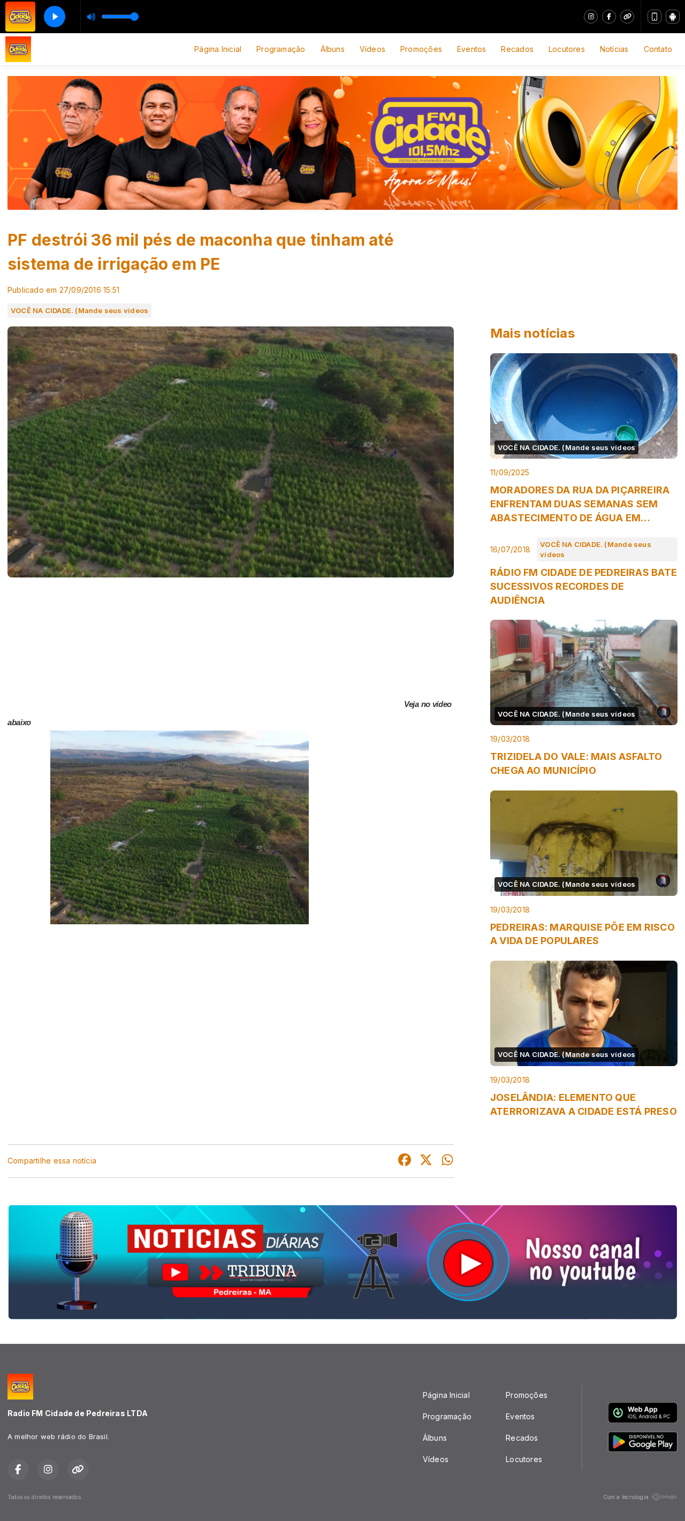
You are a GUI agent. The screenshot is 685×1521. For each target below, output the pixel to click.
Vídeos (372, 49)
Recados (517, 49)
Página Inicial (217, 49)
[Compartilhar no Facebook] (404, 1161)
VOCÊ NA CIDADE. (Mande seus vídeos (79, 310)
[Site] (627, 17)
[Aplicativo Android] (673, 17)
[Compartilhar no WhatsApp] (447, 1161)
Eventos (471, 49)
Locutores (567, 49)
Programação (280, 49)
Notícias (614, 49)
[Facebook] (609, 17)
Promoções (421, 49)
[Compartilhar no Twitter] (426, 1161)
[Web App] (654, 17)
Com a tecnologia (626, 1497)
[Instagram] (591, 17)
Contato (658, 49)
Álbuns (333, 49)
